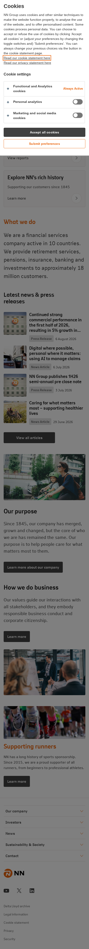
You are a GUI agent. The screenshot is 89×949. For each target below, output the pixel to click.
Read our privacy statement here (27, 63)
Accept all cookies (44, 132)
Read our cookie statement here (27, 58)
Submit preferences (44, 144)
